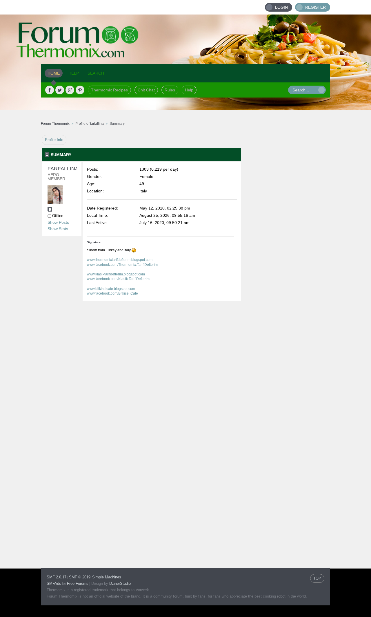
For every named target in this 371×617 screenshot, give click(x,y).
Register (315, 7)
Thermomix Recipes (109, 90)
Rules (170, 90)
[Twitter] (59, 90)
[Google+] (70, 90)
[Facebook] (49, 90)
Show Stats (58, 228)
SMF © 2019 (79, 577)
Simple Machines (106, 577)
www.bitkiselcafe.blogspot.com (111, 289)
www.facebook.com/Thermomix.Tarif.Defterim (122, 265)
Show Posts (58, 222)
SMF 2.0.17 (56, 577)
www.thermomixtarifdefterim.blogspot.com (119, 260)
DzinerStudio (120, 583)
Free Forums (77, 583)
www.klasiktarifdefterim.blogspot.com (116, 274)
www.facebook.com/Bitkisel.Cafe (112, 293)
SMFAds (54, 583)
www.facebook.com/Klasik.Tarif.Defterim (118, 279)
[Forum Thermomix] (185, 39)
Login (281, 7)
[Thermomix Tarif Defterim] (50, 210)
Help (189, 90)
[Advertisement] (285, 222)
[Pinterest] (80, 90)
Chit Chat (146, 90)
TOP (317, 578)
